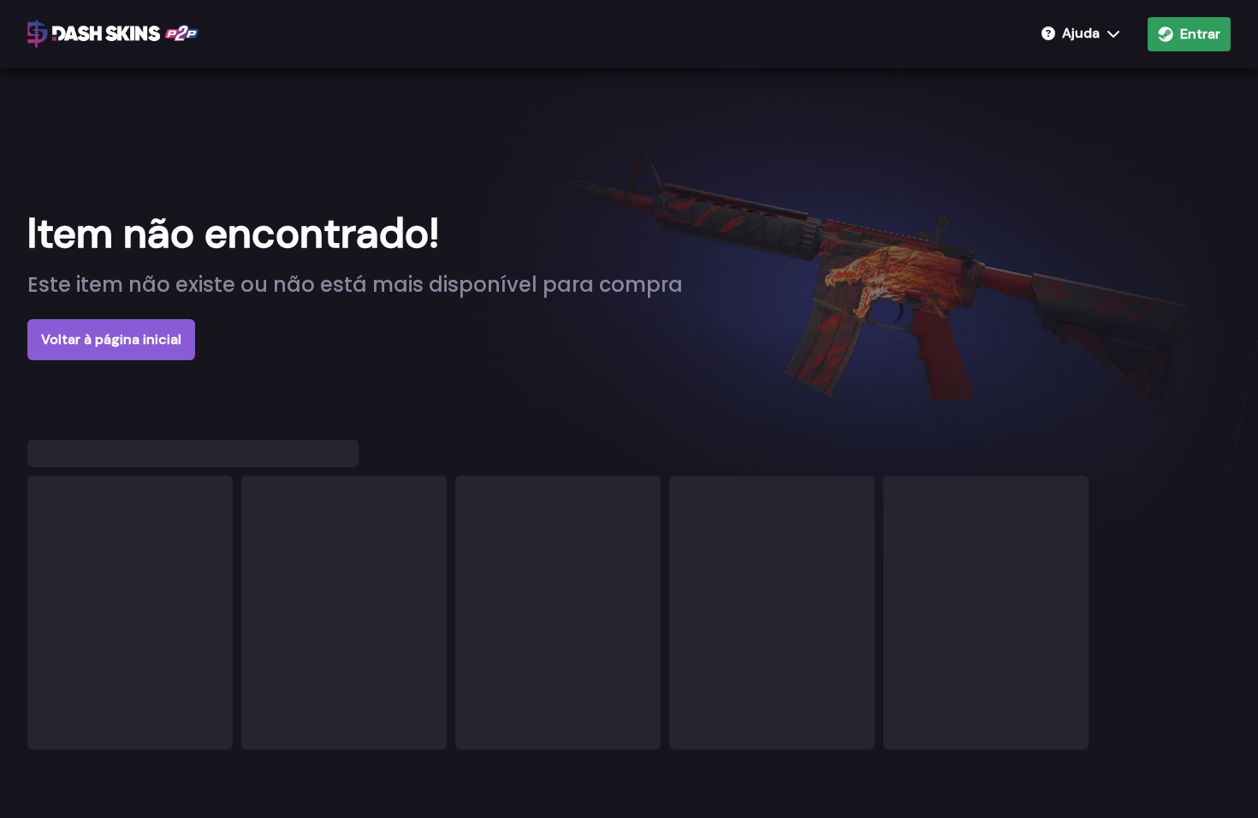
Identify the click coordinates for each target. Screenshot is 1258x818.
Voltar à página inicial (111, 339)
